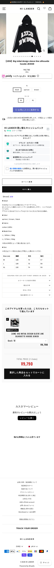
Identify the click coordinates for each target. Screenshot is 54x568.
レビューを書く (27, 418)
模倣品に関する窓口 (27, 509)
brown (36, 90)
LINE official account (27, 502)
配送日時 (27, 285)
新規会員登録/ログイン (27, 519)
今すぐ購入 (27, 189)
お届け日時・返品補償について (27, 482)
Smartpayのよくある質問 (27, 512)
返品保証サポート (27, 485)
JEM (11, 197)
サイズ (27, 96)
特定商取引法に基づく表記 (27, 495)
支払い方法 (27, 290)
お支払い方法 (27, 499)
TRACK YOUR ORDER (27, 528)
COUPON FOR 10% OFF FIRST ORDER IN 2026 (27, 275)
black (17, 90)
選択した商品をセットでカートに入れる (27, 374)
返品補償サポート (27, 295)
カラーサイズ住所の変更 (27, 280)
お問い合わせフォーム (27, 505)
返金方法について (27, 489)
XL (33, 100)
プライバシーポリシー (27, 492)
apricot (26, 90)
